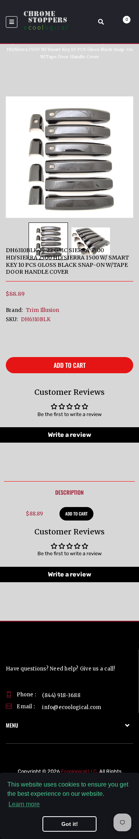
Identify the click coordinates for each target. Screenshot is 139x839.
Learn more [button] (24, 804)
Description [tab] (69, 492)
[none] (48, 241)
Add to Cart (70, 365)
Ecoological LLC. (79, 771)
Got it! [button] (69, 824)
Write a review (69, 434)
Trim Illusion (42, 310)
